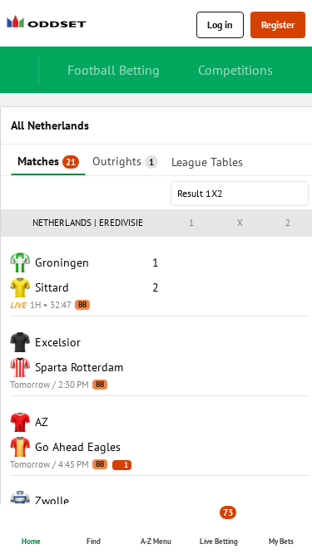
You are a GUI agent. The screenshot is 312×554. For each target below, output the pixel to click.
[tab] (48, 160)
